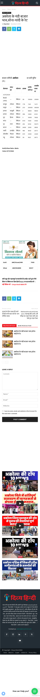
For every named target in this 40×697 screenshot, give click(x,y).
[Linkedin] (19, 634)
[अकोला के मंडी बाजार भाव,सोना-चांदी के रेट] (7, 334)
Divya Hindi (6, 24)
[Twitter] (14, 29)
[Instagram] (13, 634)
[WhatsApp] (9, 29)
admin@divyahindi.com (23, 629)
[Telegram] (19, 29)
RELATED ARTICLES (9, 325)
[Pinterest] (25, 634)
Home (3, 9)
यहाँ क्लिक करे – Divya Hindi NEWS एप (14, 284)
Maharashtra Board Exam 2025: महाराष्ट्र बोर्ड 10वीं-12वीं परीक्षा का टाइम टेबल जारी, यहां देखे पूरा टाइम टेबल (29, 315)
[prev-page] (3, 362)
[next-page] (7, 362)
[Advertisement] (20, 54)
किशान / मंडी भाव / (11, 9)
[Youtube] (20, 640)
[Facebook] (4, 29)
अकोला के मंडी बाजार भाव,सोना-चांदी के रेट (25, 332)
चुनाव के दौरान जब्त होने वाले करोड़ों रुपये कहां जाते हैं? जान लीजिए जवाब (10, 314)
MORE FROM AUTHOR (24, 325)
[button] (34, 691)
